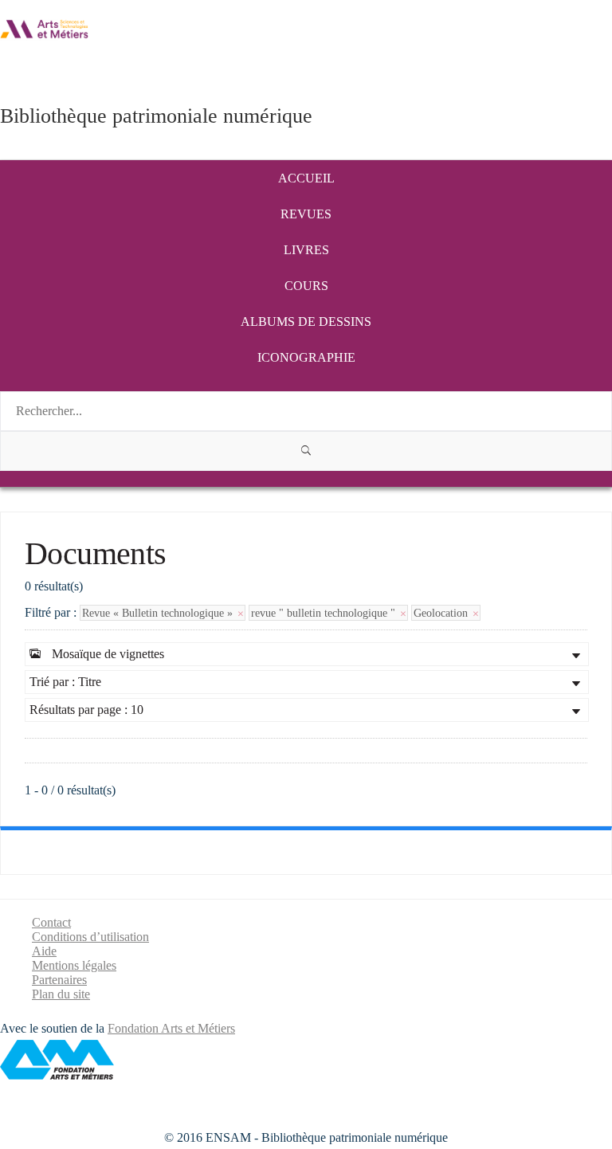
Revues (306, 214)
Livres (306, 250)
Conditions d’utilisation (90, 936)
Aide (44, 951)
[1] (306, 451)
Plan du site (61, 994)
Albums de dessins (306, 321)
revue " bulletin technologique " (324, 612)
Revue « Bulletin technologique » (159, 612)
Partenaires (59, 979)
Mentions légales (74, 965)
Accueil (306, 178)
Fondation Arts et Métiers (171, 1028)
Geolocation (442, 612)
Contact (51, 922)
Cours (306, 285)
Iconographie (306, 357)
